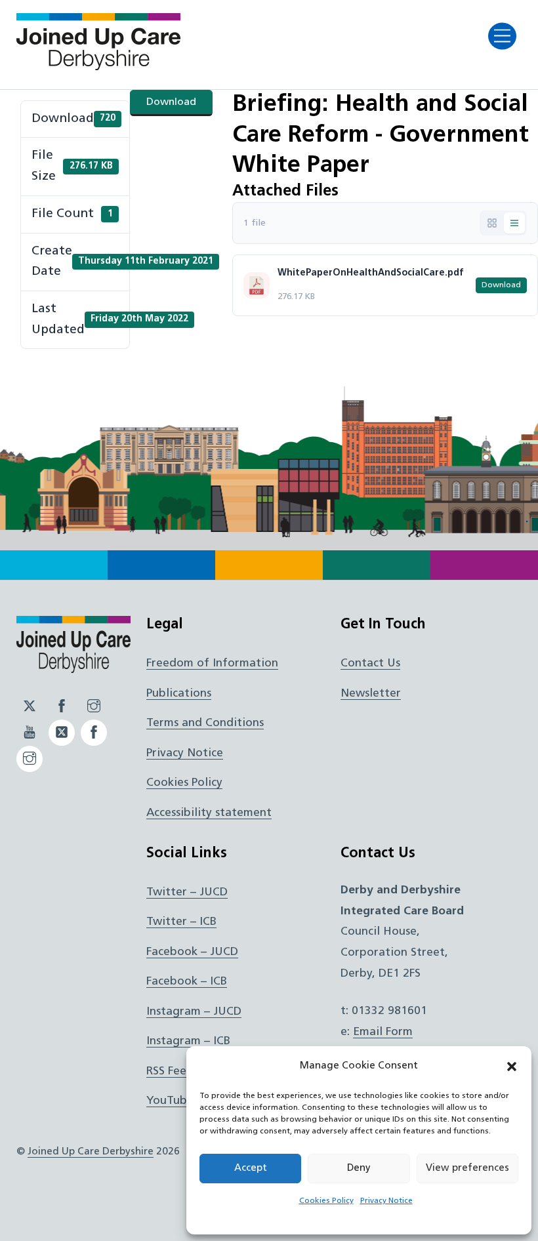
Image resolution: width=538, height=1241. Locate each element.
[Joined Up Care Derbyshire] (98, 66)
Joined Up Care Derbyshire (91, 1152)
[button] (511, 1066)
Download (171, 102)
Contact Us (370, 663)
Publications (178, 693)
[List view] (514, 223)
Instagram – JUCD (193, 1011)
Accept (250, 1168)
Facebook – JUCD (192, 952)
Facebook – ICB (186, 981)
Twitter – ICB (181, 921)
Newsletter (371, 693)
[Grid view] (492, 223)
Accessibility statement (209, 813)
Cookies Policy (326, 1201)
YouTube (170, 1101)
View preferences (467, 1168)
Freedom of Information (212, 663)
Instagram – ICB (188, 1041)
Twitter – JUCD (187, 892)
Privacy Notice (386, 1201)
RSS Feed (170, 1071)
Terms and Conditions (205, 723)
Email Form (383, 1032)
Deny (359, 1168)
